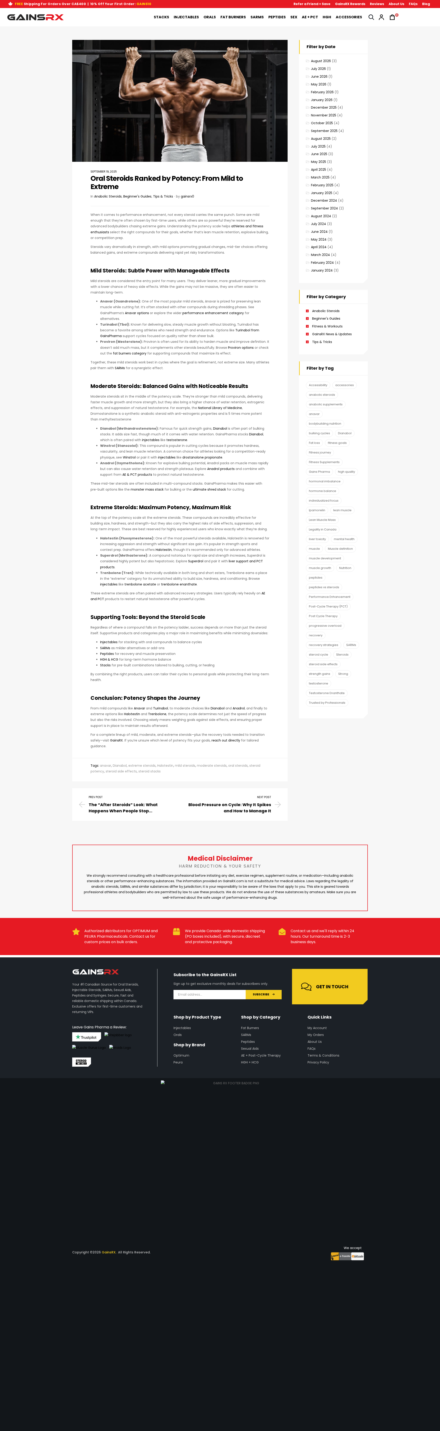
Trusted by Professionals (327, 702)
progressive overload (325, 625)
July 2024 (318, 224)
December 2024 (324, 200)
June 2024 (319, 231)
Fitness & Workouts (327, 326)
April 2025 (318, 169)
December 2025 (324, 107)
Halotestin (163, 549)
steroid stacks (149, 771)
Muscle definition (340, 549)
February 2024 (322, 262)
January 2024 (322, 270)
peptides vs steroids (324, 587)
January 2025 (321, 193)
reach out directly (226, 740)
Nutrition (345, 568)
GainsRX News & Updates (332, 334)
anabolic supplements (326, 404)
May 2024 (319, 239)
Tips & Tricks (163, 196)
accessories (344, 385)
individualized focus (323, 500)
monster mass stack (147, 489)
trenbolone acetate (140, 584)
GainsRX (116, 740)
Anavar (139, 708)
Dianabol (220, 428)
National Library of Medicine (220, 408)
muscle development (325, 558)
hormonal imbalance (325, 481)
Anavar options (136, 313)
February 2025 (322, 185)
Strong (343, 674)
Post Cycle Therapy (323, 616)
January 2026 (322, 100)
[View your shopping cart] (391, 17)
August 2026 (321, 61)
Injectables (109, 642)
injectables (151, 440)
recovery (315, 635)
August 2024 (321, 216)
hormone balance (322, 491)
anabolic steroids (322, 395)
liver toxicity (317, 539)
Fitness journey (320, 452)
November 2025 (323, 115)
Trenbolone (156, 714)
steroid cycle (318, 654)
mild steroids (185, 765)
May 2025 (318, 161)
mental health (344, 539)
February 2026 (322, 92)
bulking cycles (319, 433)
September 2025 (324, 131)
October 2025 (322, 123)
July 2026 (318, 68)
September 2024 (324, 208)
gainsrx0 (187, 196)
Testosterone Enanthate (327, 693)
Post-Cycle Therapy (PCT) (328, 606)
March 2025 (320, 177)
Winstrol (129, 457)
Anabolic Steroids (108, 196)
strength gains (319, 674)
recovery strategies (323, 645)
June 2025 (319, 154)
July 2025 (318, 146)
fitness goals (337, 443)
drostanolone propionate (202, 457)
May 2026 (318, 84)
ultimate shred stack (209, 489)
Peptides (107, 653)
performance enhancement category (213, 313)
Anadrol (238, 708)
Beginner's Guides (137, 196)
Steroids (342, 654)
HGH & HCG (109, 659)
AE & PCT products (137, 474)
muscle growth (320, 568)
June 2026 (319, 76)
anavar (105, 765)
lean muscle (342, 510)
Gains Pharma (319, 472)
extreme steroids (142, 765)
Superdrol (195, 561)
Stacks (105, 665)
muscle (314, 549)
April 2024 (319, 247)
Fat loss (314, 443)
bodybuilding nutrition (325, 423)
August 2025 (321, 138)
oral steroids (238, 765)
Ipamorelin (317, 510)
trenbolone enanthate (178, 584)
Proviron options (240, 347)
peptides (315, 577)
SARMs (120, 368)
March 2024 (320, 255)
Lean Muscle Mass (322, 520)
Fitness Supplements (324, 462)
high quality (346, 472)
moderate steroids (212, 765)
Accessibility (318, 385)
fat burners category (129, 353)
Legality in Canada (322, 529)
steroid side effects (121, 771)
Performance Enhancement (329, 597)
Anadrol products (220, 469)
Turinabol (160, 708)
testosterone (176, 440)
